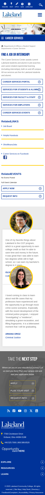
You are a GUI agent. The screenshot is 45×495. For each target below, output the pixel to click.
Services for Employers (16, 105)
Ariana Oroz (13, 334)
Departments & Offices (12, 46)
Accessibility (23, 492)
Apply (14, 383)
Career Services (19, 48)
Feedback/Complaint (9, 492)
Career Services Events (16, 113)
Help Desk (26, 489)
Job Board (7, 126)
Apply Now (8, 188)
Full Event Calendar (9, 182)
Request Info (10, 196)
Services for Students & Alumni (20, 90)
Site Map (17, 489)
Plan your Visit (20, 390)
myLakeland (14, 16)
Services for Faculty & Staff (19, 97)
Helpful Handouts (10, 135)
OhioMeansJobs (10, 145)
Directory (35, 489)
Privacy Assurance (36, 492)
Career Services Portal (16, 82)
